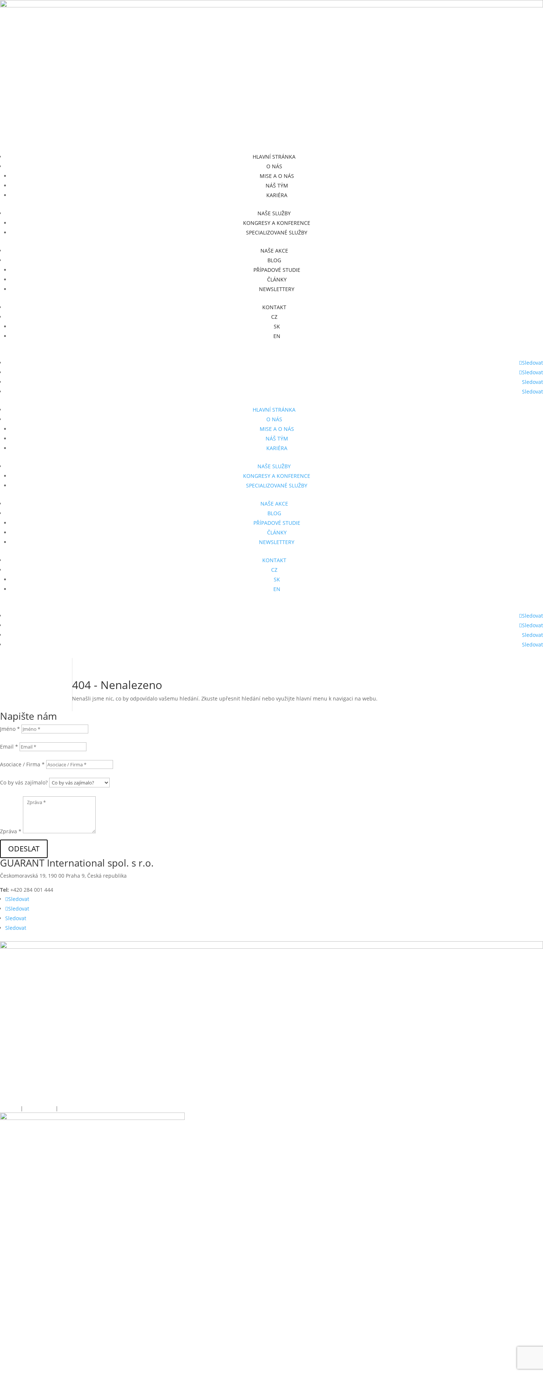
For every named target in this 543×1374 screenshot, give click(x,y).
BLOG (274, 260)
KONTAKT (274, 307)
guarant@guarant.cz (103, 889)
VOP (64, 1108)
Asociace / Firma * (22, 764)
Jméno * (10, 728)
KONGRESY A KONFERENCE (276, 222)
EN (276, 336)
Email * (9, 746)
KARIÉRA (276, 195)
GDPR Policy (40, 1108)
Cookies (9, 1108)
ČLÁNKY (277, 279)
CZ (274, 316)
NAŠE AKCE (274, 250)
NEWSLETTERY (276, 289)
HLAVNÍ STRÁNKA (274, 156)
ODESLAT (24, 849)
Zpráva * (10, 831)
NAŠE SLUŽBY (274, 213)
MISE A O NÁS (277, 175)
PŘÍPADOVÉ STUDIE (276, 269)
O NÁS (274, 166)
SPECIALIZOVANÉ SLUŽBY (276, 232)
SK (277, 326)
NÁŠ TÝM (277, 185)
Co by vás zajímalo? (24, 782)
